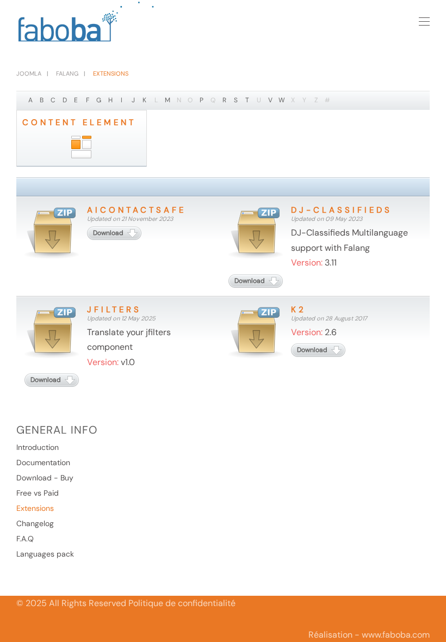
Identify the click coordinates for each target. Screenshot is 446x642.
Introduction (37, 447)
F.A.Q (25, 539)
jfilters (114, 309)
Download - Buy (44, 478)
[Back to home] (87, 22)
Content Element (79, 122)
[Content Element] (81, 147)
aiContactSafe (136, 210)
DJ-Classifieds (341, 210)
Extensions (35, 508)
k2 (298, 309)
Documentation (43, 462)
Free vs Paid (37, 493)
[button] (424, 22)
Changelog (35, 523)
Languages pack (45, 554)
